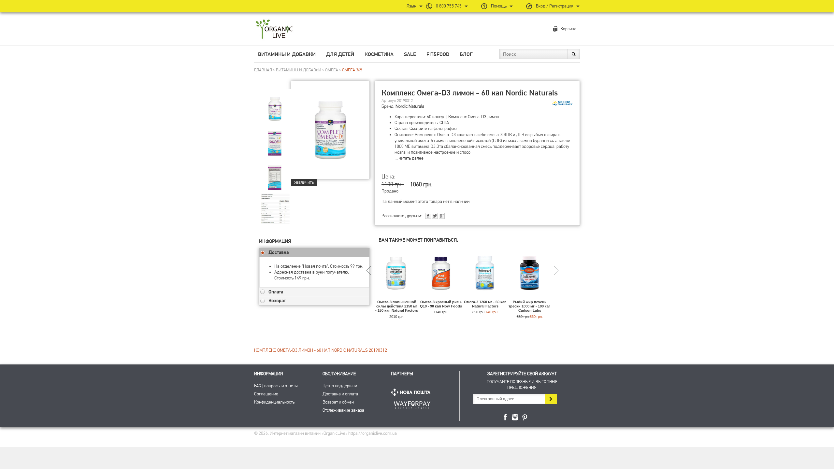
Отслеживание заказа (343, 410)
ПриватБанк (412, 403)
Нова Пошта (412, 392)
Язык (411, 6)
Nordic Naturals (409, 106)
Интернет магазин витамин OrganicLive (274, 29)
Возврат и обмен (338, 402)
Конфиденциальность (274, 402)
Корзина (568, 29)
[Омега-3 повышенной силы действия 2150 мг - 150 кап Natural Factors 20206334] (396, 297)
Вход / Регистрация (554, 6)
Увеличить (304, 182)
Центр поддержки (340, 386)
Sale (410, 54)
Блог (466, 54)
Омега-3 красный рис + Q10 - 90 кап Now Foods (441, 304)
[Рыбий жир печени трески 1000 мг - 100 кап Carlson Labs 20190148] (529, 297)
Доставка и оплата (340, 394)
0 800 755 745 (449, 6)
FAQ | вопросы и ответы (276, 386)
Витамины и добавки (287, 54)
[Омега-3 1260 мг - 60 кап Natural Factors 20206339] (485, 297)
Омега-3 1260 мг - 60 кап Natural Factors (485, 304)
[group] (275, 104)
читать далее (411, 158)
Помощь (499, 6)
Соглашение (266, 394)
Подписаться (551, 399)
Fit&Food (437, 54)
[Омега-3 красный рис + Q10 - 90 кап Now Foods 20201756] (441, 297)
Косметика (379, 54)
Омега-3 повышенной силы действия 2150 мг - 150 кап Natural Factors (396, 306)
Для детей (340, 54)
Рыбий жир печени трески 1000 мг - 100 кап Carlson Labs (530, 306)
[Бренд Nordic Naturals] (562, 103)
